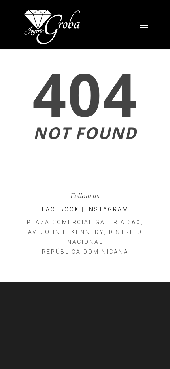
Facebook (60, 209)
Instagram (107, 209)
